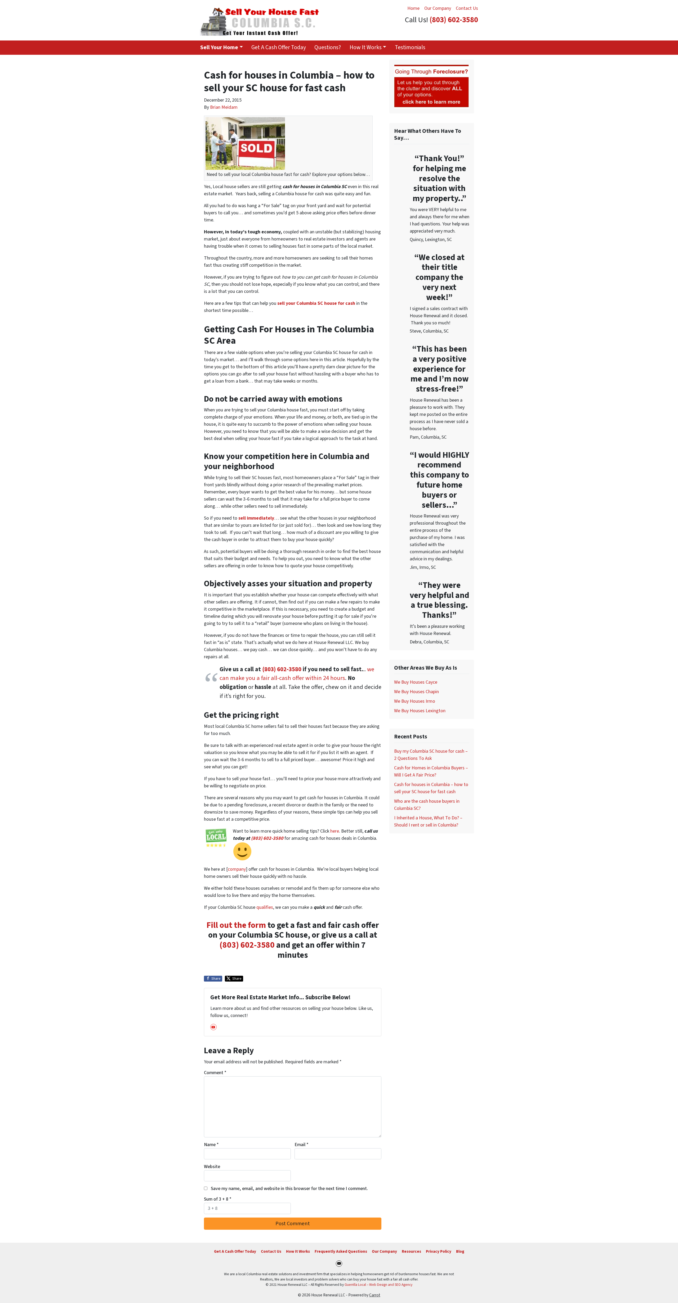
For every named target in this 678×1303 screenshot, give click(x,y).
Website (212, 1166)
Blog (460, 1251)
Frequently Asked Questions (341, 1251)
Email (302, 1144)
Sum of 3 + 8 (217, 1199)
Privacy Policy (438, 1251)
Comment (215, 1072)
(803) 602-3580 (454, 20)
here (334, 831)
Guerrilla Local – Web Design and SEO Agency (378, 1284)
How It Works (366, 47)
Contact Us (467, 8)
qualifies (264, 907)
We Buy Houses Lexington (419, 710)
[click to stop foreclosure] (431, 86)
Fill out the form (236, 925)
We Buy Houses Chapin (416, 691)
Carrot (374, 1295)
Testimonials (410, 47)
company (237, 869)
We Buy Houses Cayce (415, 682)
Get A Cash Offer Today (278, 47)
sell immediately (256, 518)
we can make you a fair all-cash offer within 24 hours (297, 674)
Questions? (327, 47)
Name (211, 1144)
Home (413, 8)
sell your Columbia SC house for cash (316, 303)
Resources (411, 1251)
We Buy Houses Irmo (414, 701)
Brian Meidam (224, 107)
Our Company (437, 8)
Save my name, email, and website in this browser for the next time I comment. (289, 1188)
